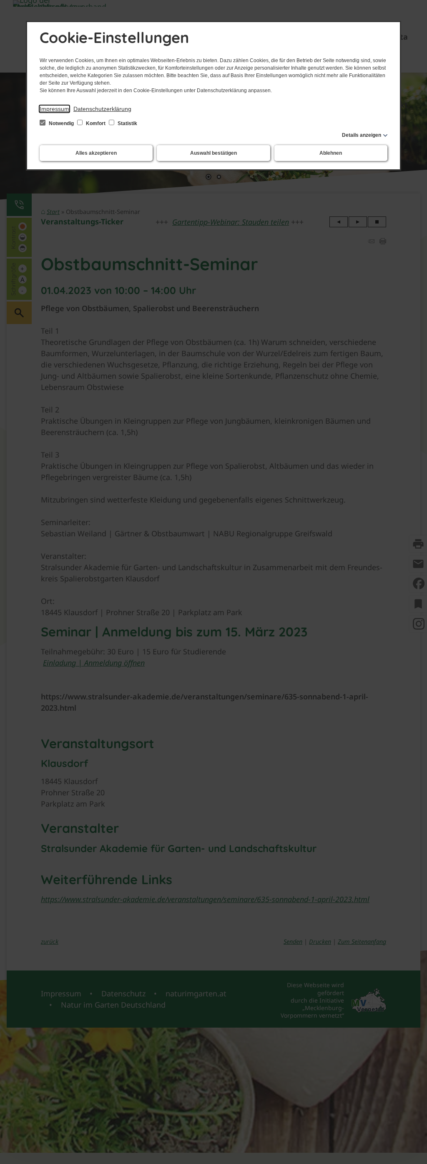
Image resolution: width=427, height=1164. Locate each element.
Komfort (96, 123)
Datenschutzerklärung (102, 109)
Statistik (126, 123)
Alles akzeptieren (96, 153)
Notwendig (61, 123)
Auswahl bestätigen (213, 153)
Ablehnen (330, 153)
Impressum (54, 109)
